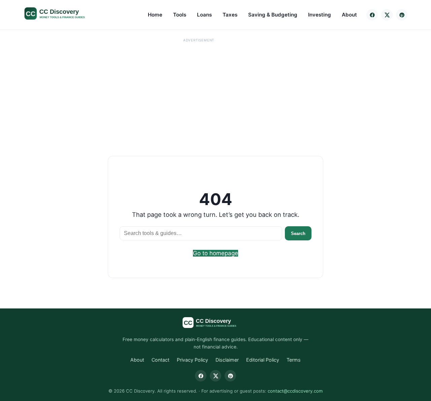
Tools (179, 14)
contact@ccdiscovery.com (295, 391)
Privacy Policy (192, 360)
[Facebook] (372, 15)
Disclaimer (227, 360)
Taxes (230, 14)
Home (155, 14)
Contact (160, 360)
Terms (294, 360)
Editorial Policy (262, 360)
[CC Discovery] (61, 13)
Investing (319, 14)
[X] (387, 15)
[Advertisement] (199, 91)
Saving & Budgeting (272, 14)
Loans (204, 14)
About (349, 14)
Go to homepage (215, 253)
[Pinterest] (401, 15)
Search (298, 233)
